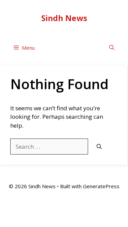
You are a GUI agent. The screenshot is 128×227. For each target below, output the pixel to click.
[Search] (99, 147)
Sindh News (64, 18)
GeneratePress (101, 186)
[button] (111, 48)
